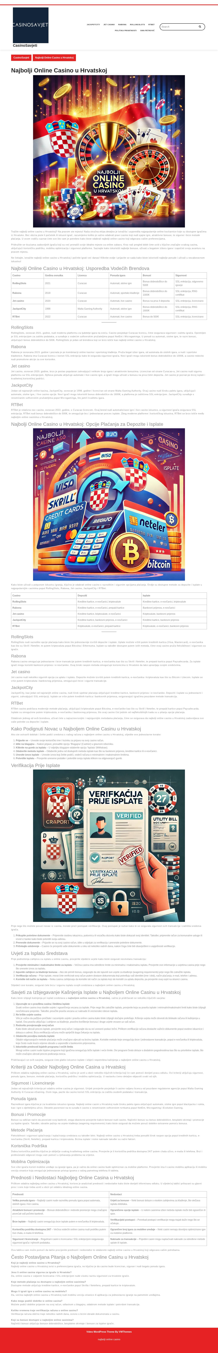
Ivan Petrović (147, 30)
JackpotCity (93, 24)
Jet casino (109, 24)
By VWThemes (123, 1332)
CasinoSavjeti (25, 45)
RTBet (151, 24)
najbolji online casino (109, 1339)
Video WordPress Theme (100, 1332)
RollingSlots (137, 24)
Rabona (122, 24)
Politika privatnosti (126, 30)
